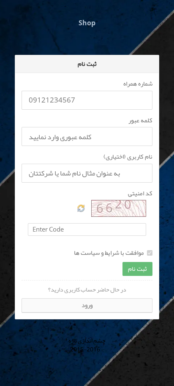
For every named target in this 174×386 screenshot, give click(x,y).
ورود (87, 305)
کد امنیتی (140, 193)
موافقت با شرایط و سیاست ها (109, 252)
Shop (87, 23)
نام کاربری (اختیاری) (127, 156)
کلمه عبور (140, 120)
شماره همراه (137, 83)
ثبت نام (137, 268)
